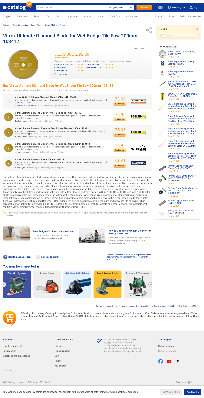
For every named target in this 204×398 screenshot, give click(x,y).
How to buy (139, 49)
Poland (58, 360)
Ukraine (58, 346)
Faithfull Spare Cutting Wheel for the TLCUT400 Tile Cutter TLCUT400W (183, 190)
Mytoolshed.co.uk (22, 152)
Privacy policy (9, 351)
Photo (37, 16)
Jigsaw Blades (51, 25)
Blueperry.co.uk (21, 167)
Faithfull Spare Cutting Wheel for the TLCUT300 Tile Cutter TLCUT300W (183, 178)
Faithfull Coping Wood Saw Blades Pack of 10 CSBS (180, 167)
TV (47, 16)
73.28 (119, 99)
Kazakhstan (60, 365)
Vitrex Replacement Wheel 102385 (180, 72)
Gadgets (7, 16)
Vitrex (62, 25)
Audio (58, 16)
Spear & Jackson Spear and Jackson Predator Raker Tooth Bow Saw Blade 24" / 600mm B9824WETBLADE (182, 131)
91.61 (119, 161)
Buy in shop (119, 104)
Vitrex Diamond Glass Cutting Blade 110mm (181, 52)
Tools (146, 16)
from (174, 57)
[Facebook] (160, 361)
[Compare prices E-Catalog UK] (17, 7)
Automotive (131, 16)
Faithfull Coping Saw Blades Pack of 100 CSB (181, 201)
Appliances (73, 16)
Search (144, 7)
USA (57, 356)
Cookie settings (171, 392)
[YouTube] (169, 361)
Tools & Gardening (20, 25)
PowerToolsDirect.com (24, 106)
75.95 (119, 114)
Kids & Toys (114, 16)
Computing (22, 16)
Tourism (158, 16)
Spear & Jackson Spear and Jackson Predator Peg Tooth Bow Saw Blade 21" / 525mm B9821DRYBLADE (181, 118)
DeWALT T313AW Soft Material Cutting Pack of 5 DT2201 (182, 95)
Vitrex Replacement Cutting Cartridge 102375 (181, 62)
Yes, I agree (193, 392)
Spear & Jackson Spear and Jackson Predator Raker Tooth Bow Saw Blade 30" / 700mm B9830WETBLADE (182, 155)
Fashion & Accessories (190, 16)
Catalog (6, 25)
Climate (88, 16)
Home (100, 16)
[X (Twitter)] (178, 361)
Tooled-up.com (21, 121)
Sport (171, 16)
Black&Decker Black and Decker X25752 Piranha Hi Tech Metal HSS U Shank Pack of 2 (182, 83)
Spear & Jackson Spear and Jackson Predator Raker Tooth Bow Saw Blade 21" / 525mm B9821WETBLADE (182, 106)
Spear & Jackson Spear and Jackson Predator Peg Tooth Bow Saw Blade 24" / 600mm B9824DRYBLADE (181, 143)
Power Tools (36, 25)
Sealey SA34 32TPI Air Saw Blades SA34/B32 (181, 211)
